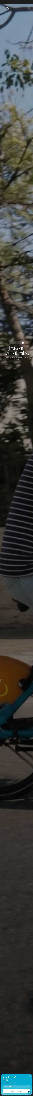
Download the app (16, 1091)
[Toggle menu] (28, 7)
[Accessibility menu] (29, 1092)
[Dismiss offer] (30, 1076)
